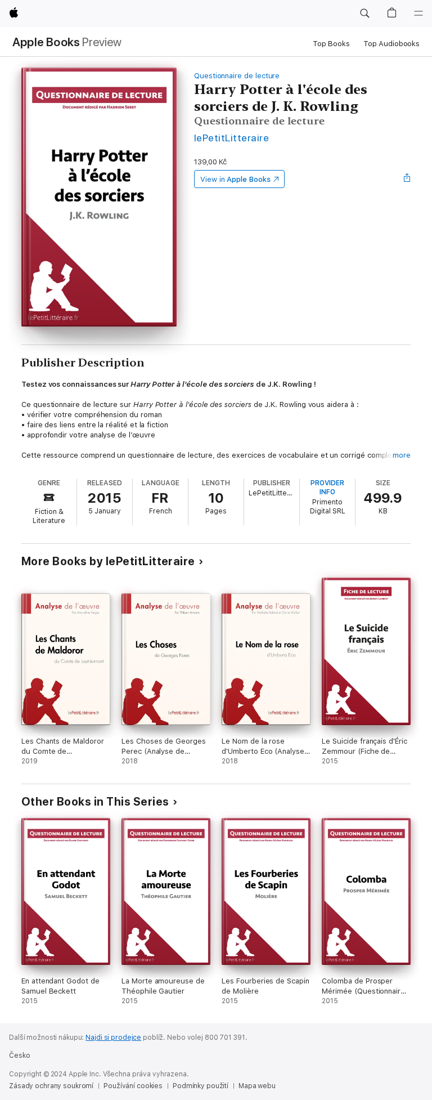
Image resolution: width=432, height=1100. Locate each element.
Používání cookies (133, 1086)
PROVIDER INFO (327, 487)
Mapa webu (257, 1086)
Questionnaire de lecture (237, 75)
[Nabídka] (418, 13)
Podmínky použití (200, 1086)
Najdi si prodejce (113, 1037)
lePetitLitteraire (231, 138)
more (402, 455)
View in (235, 179)
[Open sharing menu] (407, 179)
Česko (19, 1055)
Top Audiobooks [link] (391, 43)
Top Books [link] (331, 43)
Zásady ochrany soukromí (51, 1086)
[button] (364, 13)
